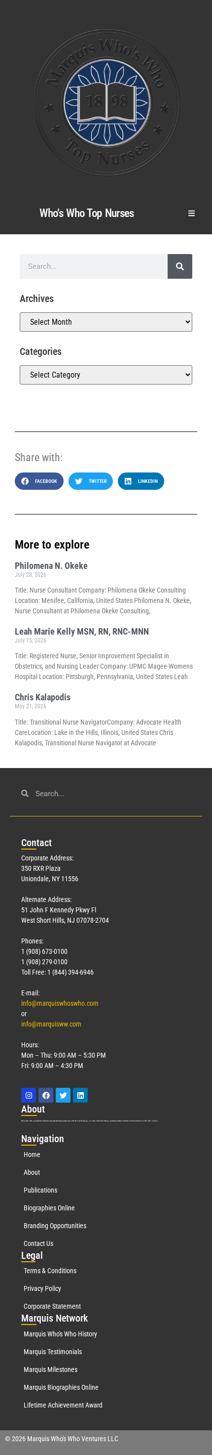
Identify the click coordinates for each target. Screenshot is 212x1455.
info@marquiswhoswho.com (60, 1003)
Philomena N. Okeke (51, 565)
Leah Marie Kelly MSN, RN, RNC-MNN (82, 631)
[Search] (180, 266)
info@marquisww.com (51, 1024)
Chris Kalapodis (43, 697)
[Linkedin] (80, 1095)
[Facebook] (45, 1095)
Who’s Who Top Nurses (86, 213)
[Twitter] (63, 1095)
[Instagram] (28, 1095)
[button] (192, 213)
